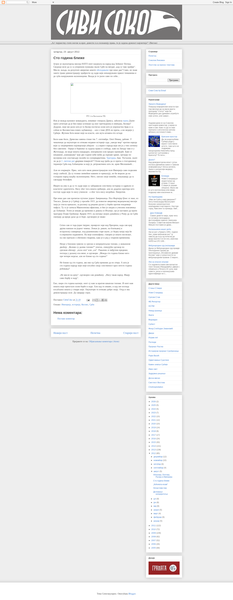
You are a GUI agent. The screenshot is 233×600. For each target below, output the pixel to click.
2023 (153, 413)
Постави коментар (66, 318)
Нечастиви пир (160, 488)
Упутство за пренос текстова (162, 65)
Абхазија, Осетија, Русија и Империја (162, 476)
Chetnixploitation (156, 387)
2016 (153, 439)
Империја (66, 304)
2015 (153, 442)
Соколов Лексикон (157, 60)
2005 (153, 548)
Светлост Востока (157, 382)
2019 (153, 427)
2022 (153, 416)
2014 (153, 446)
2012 (153, 453)
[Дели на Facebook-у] (102, 300)
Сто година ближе (161, 481)
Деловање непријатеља (160, 493)
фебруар (158, 517)
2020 (153, 424)
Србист (152, 324)
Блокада (165, 176)
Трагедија (111, 157)
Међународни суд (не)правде (162, 245)
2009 (153, 533)
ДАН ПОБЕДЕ (156, 213)
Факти (151, 315)
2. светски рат (68, 160)
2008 (153, 537)
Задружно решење (157, 373)
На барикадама (155, 197)
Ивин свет (153, 369)
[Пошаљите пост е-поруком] (88, 299)
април (157, 510)
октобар (157, 464)
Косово (84, 304)
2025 (153, 405)
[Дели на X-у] (99, 300)
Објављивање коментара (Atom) (104, 341)
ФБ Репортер (154, 302)
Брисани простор (169, 137)
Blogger (132, 593)
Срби (91, 304)
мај (155, 506)
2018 (153, 431)
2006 (153, 544)
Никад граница (155, 311)
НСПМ (151, 306)
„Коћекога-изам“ (160, 484)
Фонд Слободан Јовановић (161, 328)
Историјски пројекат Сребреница (164, 351)
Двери (151, 333)
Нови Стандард (156, 293)
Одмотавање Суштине (159, 360)
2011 (153, 525)
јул (155, 499)
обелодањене (103, 69)
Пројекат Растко (156, 347)
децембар (158, 457)
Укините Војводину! (157, 104)
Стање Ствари (155, 288)
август (157, 471)
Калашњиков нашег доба (160, 229)
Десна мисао (154, 378)
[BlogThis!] (96, 300)
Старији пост (130, 333)
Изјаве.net (153, 338)
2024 (153, 409)
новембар (158, 460)
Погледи (152, 342)
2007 (153, 540)
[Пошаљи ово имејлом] (93, 300)
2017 (153, 435)
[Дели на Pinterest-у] (105, 300)
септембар (159, 468)
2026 (153, 401)
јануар (157, 521)
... (149, 120)
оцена (125, 120)
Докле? (152, 160)
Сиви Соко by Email (157, 90)
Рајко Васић (154, 356)
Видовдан (153, 320)
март (156, 513)
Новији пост (60, 333)
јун (155, 502)
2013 (153, 450)
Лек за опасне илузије (158, 262)
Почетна (95, 333)
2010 (153, 529)
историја (76, 304)
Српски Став (154, 297)
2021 (153, 420)
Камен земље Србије (158, 364)
